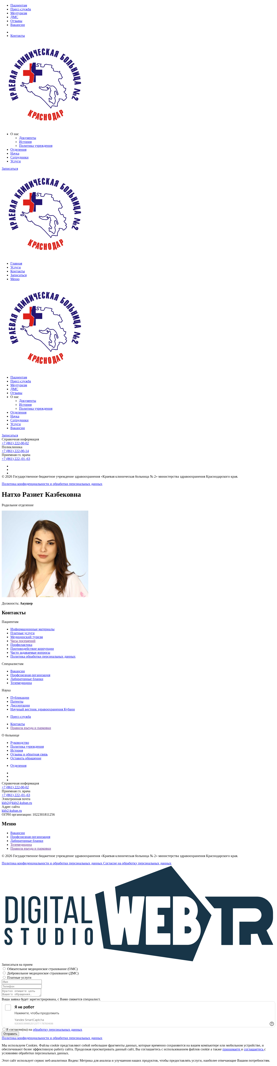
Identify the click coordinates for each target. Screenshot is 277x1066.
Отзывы (16, 21)
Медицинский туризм (26, 637)
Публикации (19, 697)
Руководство (19, 742)
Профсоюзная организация (30, 675)
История (25, 142)
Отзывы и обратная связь (29, 754)
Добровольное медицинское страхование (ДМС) (43, 973)
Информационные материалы (32, 629)
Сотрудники (19, 157)
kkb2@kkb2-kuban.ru (17, 803)
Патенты (16, 701)
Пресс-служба (20, 9)
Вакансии (17, 25)
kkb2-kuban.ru (12, 810)
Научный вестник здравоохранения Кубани (42, 709)
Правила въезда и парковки (30, 728)
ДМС (14, 17)
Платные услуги (22, 633)
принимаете (231, 1049)
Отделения (18, 149)
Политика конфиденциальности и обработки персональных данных (52, 484)
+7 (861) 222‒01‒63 (16, 459)
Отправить (10, 1033)
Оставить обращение (25, 758)
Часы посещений (22, 641)
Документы (27, 138)
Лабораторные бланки (26, 679)
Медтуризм (18, 13)
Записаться (10, 168)
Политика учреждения (35, 145)
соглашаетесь (254, 1049)
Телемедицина (21, 683)
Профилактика (21, 645)
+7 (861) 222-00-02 (15, 443)
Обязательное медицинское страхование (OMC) (42, 969)
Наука (14, 153)
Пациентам (18, 5)
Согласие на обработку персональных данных (137, 863)
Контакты (17, 35)
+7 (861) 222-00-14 (15, 451)
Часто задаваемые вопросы (30, 652)
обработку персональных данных (57, 1029)
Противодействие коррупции (32, 648)
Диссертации (20, 705)
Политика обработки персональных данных (43, 656)
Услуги (15, 161)
